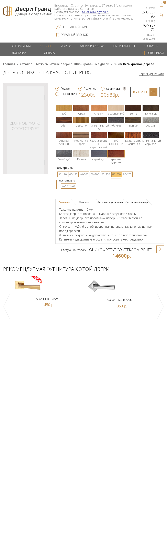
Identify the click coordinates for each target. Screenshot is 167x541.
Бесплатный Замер (75, 27)
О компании (21, 46)
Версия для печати (151, 74)
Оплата (49, 53)
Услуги (66, 46)
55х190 (62, 174)
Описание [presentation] (64, 202)
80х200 (116, 174)
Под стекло (68, 94)
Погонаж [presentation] (84, 201)
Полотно (90, 88)
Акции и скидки (92, 46)
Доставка (19, 53)
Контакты (151, 46)
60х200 (95, 174)
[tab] (65, 202)
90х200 (127, 174)
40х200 (84, 174)
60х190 (73, 174)
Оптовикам (155, 53)
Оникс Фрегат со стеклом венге (120, 249)
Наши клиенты (124, 46)
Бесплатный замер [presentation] (137, 201)
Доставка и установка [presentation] (110, 201)
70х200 (106, 174)
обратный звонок (74, 35)
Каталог (46, 46)
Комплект (113, 89)
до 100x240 (68, 186)
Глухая (65, 88)
